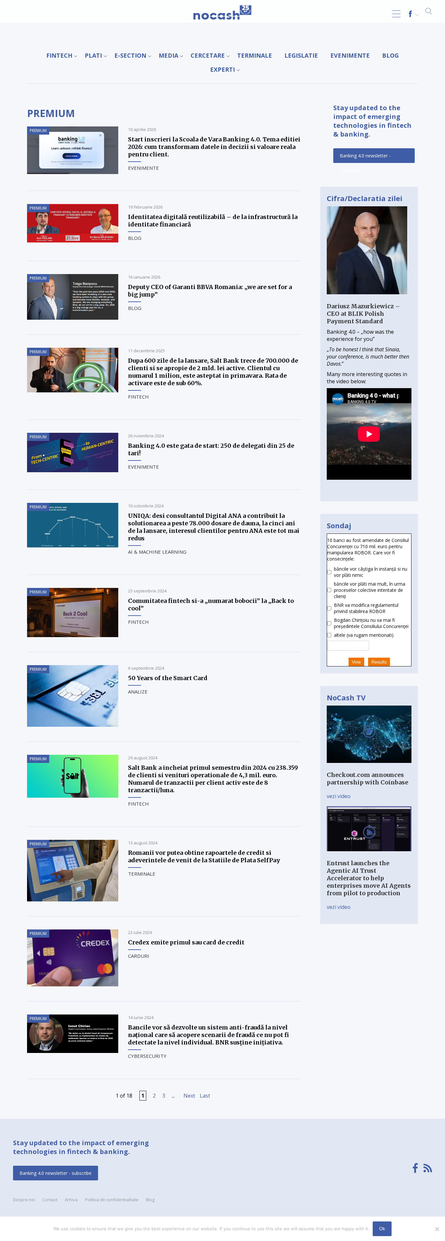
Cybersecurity (147, 1056)
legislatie (301, 55)
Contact (49, 1200)
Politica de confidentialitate (111, 1200)
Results (379, 661)
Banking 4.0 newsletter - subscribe (365, 158)
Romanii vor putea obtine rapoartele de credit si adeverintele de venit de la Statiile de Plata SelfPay (204, 856)
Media (168, 55)
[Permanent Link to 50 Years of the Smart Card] (72, 724)
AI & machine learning (157, 551)
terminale (254, 55)
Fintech (59, 55)
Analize (138, 691)
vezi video (339, 796)
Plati (93, 55)
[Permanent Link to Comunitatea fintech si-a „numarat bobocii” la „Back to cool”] (72, 635)
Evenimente (350, 55)
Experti (222, 69)
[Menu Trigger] (396, 14)
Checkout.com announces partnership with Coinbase (367, 778)
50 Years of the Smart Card (168, 678)
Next (189, 1095)
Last (205, 1095)
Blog (390, 55)
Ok (382, 1228)
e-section (130, 55)
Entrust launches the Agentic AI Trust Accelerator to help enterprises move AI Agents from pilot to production (369, 878)
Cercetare (208, 55)
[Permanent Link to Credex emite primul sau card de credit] (72, 984)
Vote (356, 661)
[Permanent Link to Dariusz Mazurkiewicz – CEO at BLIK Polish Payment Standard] (367, 298)
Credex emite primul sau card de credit (186, 942)
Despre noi (24, 1200)
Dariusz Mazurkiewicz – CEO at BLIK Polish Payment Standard (363, 313)
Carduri (138, 956)
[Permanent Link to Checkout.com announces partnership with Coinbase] (369, 767)
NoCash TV (346, 697)
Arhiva (71, 1200)
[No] (437, 1229)
